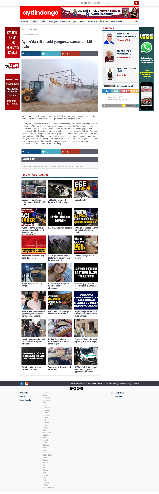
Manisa (45, 470)
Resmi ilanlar (117, 21)
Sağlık (44, 458)
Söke (44, 430)
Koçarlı (45, 418)
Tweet (48, 54)
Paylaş (67, 54)
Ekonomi (45, 445)
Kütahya (45, 482)
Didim (82, 21)
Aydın (35, 21)
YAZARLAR (108, 28)
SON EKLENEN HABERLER (36, 175)
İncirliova (104, 21)
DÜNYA (45, 485)
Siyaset (45, 448)
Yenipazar (46, 435)
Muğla (44, 472)
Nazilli (44, 428)
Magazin (45, 460)
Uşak (44, 480)
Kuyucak (45, 425)
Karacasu (46, 413)
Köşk (44, 420)
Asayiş (44, 443)
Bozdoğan (53, 21)
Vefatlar (45, 463)
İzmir (44, 438)
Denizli (45, 475)
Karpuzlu (45, 415)
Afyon (44, 477)
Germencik (92, 21)
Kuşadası (45, 423)
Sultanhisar (46, 433)
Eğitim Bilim (47, 455)
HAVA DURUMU (48, 487)
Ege (43, 465)
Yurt (44, 468)
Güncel (45, 440)
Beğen (27, 54)
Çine (75, 21)
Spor (44, 450)
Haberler (24, 29)
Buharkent (65, 21)
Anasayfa (25, 21)
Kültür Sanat (47, 453)
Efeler (43, 21)
